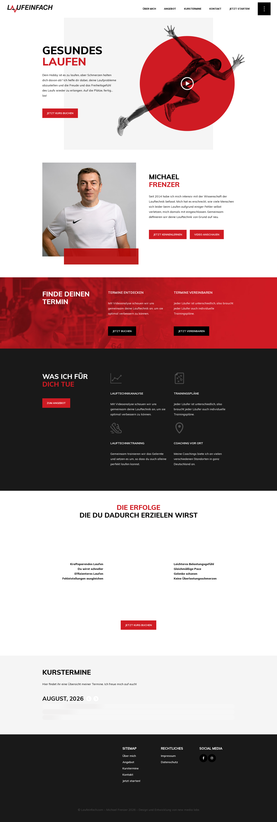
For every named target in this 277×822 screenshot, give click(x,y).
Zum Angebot (56, 403)
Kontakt (127, 774)
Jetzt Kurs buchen (60, 113)
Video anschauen (206, 234)
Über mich (129, 756)
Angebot (128, 762)
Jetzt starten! (131, 781)
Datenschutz (169, 762)
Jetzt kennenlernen (167, 234)
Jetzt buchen (122, 331)
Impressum (168, 756)
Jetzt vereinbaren (191, 331)
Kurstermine (130, 768)
